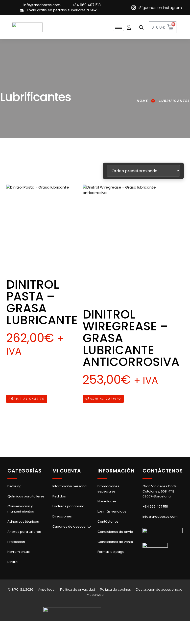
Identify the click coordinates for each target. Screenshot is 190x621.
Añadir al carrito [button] (27, 399)
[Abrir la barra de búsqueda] (141, 27)
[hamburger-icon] (118, 27)
